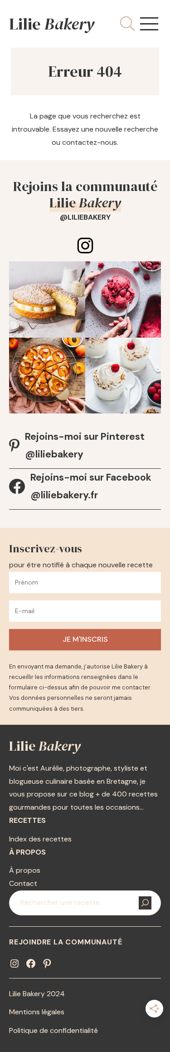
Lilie (51, 23)
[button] (149, 23)
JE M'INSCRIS (85, 639)
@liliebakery (85, 217)
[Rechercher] (145, 902)
